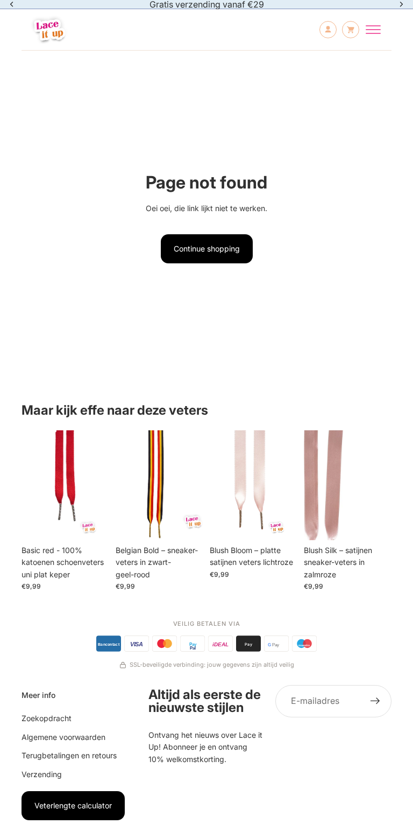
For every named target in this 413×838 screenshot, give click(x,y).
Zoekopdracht (47, 718)
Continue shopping (207, 248)
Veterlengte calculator (73, 805)
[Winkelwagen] (350, 29)
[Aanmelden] (375, 701)
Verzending (42, 774)
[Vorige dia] (33, 485)
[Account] (328, 29)
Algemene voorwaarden (63, 737)
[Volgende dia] (97, 485)
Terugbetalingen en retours (69, 755)
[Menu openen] (373, 29)
